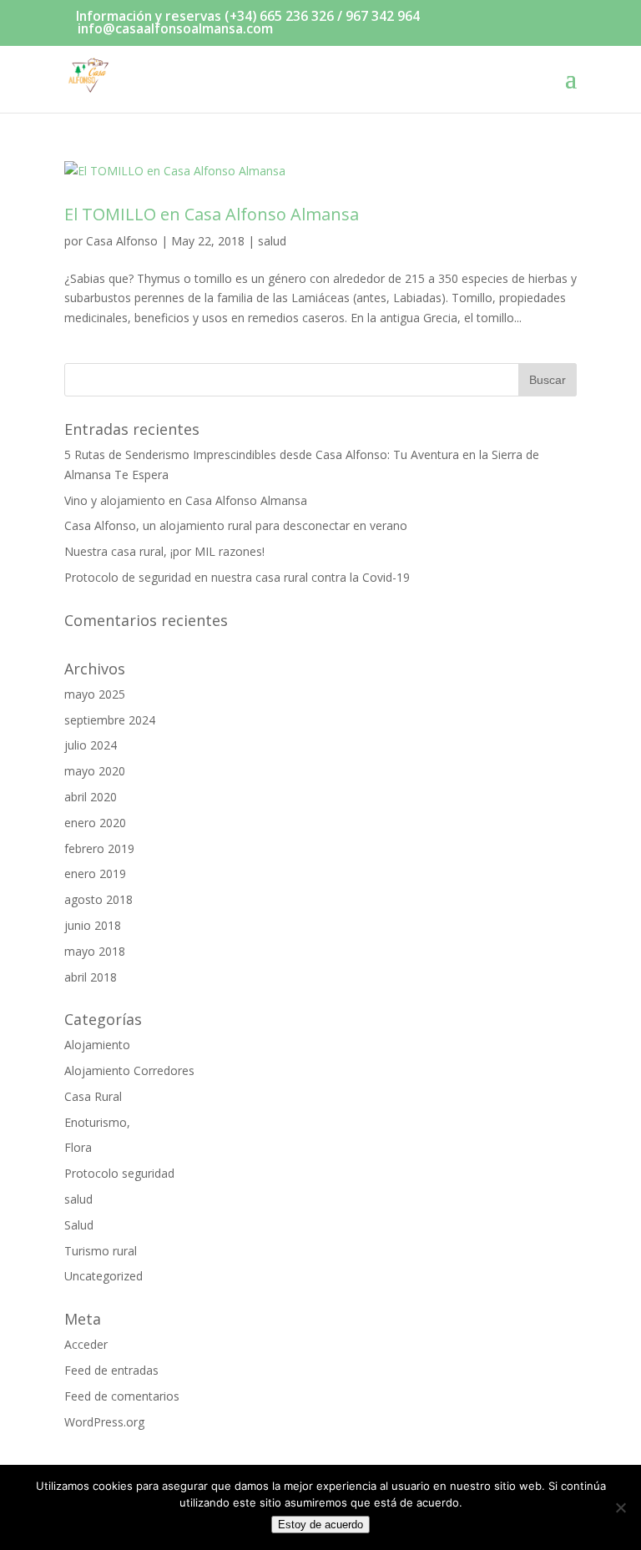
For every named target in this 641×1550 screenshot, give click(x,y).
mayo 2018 (94, 951)
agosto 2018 (98, 899)
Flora (78, 1147)
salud (272, 241)
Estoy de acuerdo (320, 1524)
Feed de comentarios (121, 1396)
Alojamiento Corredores (129, 1070)
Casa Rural (93, 1096)
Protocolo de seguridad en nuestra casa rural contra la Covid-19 (237, 577)
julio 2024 (90, 745)
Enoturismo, (97, 1122)
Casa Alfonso (122, 241)
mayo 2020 (94, 771)
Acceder (86, 1344)
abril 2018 (90, 977)
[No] (620, 1507)
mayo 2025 (94, 694)
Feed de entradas (111, 1370)
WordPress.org (104, 1422)
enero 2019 (95, 873)
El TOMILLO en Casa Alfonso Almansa (211, 214)
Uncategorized (103, 1276)
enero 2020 (95, 823)
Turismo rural (100, 1251)
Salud (78, 1225)
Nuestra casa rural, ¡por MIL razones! (164, 551)
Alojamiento (97, 1045)
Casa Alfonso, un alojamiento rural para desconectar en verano (235, 525)
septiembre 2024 (109, 720)
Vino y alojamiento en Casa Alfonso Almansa (185, 500)
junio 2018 (92, 925)
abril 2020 (90, 797)
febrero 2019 (99, 848)
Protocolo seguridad (119, 1173)
